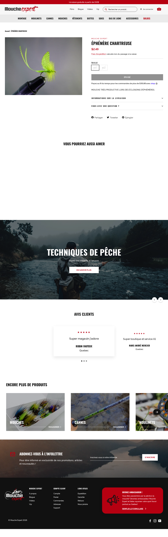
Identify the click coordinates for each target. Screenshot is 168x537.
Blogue (81, 9)
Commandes (58, 500)
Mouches (62, 18)
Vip (97, 9)
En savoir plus (84, 270)
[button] (157, 412)
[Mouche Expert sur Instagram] (154, 520)
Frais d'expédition (98, 54)
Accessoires (132, 18)
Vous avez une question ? (105, 106)
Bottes (90, 18)
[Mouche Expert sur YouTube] (159, 520)
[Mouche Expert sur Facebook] (150, 520)
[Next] (160, 299)
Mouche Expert (99, 38)
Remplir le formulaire (132, 508)
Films (72, 9)
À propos (32, 493)
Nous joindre (83, 504)
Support (56, 507)
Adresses (57, 504)
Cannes (49, 18)
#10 (95, 67)
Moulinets (36, 18)
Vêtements (77, 18)
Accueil (7, 31)
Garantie (81, 497)
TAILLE (94, 63)
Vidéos (90, 9)
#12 (104, 67)
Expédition (82, 493)
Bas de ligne (115, 18)
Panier (56, 497)
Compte (56, 493)
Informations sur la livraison (108, 98)
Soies (101, 18)
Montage (22, 18)
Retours (81, 500)
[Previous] (154, 299)
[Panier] (159, 9)
